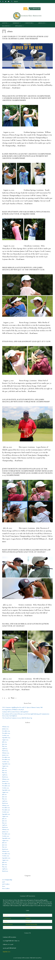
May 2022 (4, 799)
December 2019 (6, 853)
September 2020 (6, 838)
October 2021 (5, 812)
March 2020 (5, 849)
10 (9, 698)
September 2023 (6, 764)
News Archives (6, 888)
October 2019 (5, 856)
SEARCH (16, 1)
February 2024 (5, 753)
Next (14, 698)
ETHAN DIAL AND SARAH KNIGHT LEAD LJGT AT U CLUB (26, 341)
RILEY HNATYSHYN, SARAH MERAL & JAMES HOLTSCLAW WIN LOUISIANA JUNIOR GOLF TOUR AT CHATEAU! (26, 551)
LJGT (3, 882)
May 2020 (4, 847)
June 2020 (4, 845)
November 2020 (6, 834)
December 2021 (6, 807)
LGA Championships (7, 879)
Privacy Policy (7, 927)
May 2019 (4, 866)
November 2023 (6, 759)
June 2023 (4, 770)
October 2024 (5, 735)
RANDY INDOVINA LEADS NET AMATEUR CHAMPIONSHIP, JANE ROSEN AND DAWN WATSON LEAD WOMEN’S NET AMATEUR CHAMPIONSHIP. (26, 156)
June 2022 (4, 796)
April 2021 (4, 825)
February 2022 (5, 805)
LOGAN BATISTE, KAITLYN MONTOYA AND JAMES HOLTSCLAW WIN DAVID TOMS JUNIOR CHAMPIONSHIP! (26, 400)
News (3, 886)
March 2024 (5, 750)
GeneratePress (38, 957)
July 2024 (4, 742)
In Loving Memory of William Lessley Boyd (13, 709)
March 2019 (5, 871)
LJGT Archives (6, 884)
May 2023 (4, 772)
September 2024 (6, 737)
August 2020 (5, 840)
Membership (16, 23)
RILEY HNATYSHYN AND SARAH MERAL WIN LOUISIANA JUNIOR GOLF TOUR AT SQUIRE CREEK (26, 213)
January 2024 (5, 755)
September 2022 (6, 790)
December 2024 (6, 731)
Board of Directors (8, 924)
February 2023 (5, 779)
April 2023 (4, 775)
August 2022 (5, 792)
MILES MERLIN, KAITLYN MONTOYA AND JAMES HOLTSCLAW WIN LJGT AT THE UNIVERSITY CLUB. (23, 268)
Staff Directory (7, 918)
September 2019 (6, 858)
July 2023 (4, 768)
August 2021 (5, 816)
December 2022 (6, 783)
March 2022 (5, 803)
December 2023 (6, 757)
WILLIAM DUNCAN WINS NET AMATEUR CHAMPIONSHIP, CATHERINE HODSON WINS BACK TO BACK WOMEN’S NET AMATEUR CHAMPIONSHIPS (26, 98)
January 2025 (5, 729)
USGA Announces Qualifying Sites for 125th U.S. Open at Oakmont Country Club (22, 707)
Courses (5, 921)
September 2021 (6, 814)
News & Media (18, 26)
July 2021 (4, 818)
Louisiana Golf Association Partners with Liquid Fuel (15, 712)
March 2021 (5, 827)
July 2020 (4, 842)
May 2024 (4, 746)
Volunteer (28, 918)
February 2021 (5, 829)
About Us (4, 23)
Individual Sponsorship (31, 924)
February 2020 (5, 851)
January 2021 (5, 831)
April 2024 (4, 748)
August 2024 (5, 740)
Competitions (29, 23)
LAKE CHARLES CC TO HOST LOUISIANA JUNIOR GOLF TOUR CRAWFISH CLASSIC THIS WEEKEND (25, 37)
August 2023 (5, 766)
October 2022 (5, 788)
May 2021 (4, 823)
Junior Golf (41, 23)
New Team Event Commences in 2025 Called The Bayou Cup (17, 718)
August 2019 (5, 860)
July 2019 (4, 862)
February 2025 (5, 726)
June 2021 (4, 820)
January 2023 (5, 781)
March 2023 (5, 777)
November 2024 (6, 733)
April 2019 (4, 869)
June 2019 (4, 864)
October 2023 (5, 761)
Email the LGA (6, 951)
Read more (16, 88)
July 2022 (4, 794)
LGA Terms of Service (31, 927)
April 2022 (4, 801)
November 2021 (6, 810)
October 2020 (5, 836)
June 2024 (4, 744)
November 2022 (6, 785)
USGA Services (6, 26)
